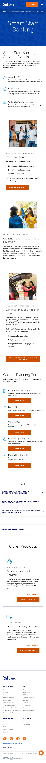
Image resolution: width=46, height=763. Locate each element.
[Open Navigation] (42, 4)
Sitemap (5, 732)
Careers (25, 702)
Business (6, 692)
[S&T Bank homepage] (9, 4)
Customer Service (28, 697)
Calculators (26, 724)
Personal (5, 690)
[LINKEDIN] (18, 738)
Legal (4, 722)
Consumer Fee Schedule (10, 713)
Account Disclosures (9, 705)
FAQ (4, 727)
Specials (25, 722)
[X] (24, 738)
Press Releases (27, 708)
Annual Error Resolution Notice (12, 708)
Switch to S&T (7, 700)
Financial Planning (8, 697)
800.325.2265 (8, 747)
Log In (32, 4)
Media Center (27, 705)
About (25, 690)
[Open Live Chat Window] (41, 753)
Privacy (5, 724)
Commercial (6, 695)
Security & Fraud (8, 729)
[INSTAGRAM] (11, 738)
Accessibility (26, 692)
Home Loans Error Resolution (12, 710)
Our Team (26, 700)
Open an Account (8, 702)
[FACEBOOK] (5, 738)
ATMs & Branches (28, 695)
